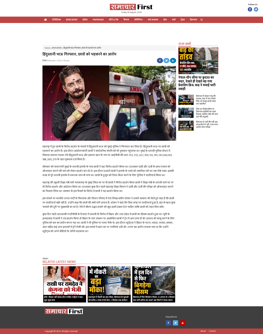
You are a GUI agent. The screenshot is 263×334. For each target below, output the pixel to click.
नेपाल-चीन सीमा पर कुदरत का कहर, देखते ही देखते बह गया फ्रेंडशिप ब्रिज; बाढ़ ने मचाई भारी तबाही (197, 83)
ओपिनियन (138, 20)
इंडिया (85, 20)
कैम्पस (126, 20)
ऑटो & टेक (113, 20)
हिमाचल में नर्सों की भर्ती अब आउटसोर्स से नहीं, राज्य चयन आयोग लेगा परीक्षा (207, 124)
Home (47, 48)
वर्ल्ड (173, 20)
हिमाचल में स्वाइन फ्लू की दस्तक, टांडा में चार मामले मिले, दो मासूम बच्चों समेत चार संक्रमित (206, 100)
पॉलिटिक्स (56, 20)
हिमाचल (193, 20)
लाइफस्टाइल (98, 20)
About (203, 331)
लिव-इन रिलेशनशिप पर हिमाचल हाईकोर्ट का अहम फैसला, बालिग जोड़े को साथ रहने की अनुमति (207, 112)
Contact (212, 331)
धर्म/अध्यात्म (153, 20)
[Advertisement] (131, 33)
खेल (165, 20)
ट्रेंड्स (183, 20)
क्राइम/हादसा (71, 20)
